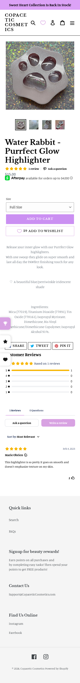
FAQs (12, 531)
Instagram (16, 623)
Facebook (15, 632)
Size (8, 199)
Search (14, 520)
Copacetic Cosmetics (16, 22)
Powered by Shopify (56, 668)
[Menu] (72, 22)
